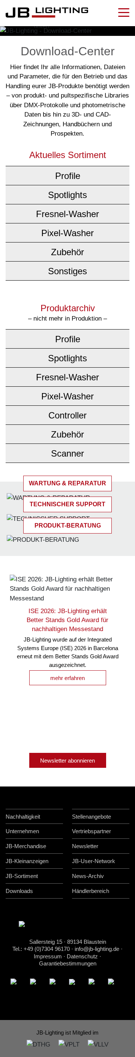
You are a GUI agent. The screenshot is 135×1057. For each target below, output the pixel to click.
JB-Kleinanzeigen (27, 861)
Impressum (48, 956)
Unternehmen (22, 831)
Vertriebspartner (91, 831)
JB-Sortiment (22, 876)
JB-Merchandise (26, 846)
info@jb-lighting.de (97, 949)
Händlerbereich (90, 891)
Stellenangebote (91, 816)
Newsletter (85, 846)
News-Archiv (88, 876)
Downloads (19, 891)
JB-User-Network (93, 861)
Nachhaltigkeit (23, 816)
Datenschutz (82, 956)
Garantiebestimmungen (67, 963)
